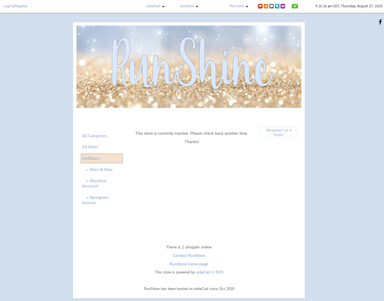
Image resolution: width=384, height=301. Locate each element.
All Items (90, 146)
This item (236, 6)
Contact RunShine (189, 255)
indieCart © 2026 (209, 272)
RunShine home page (189, 264)
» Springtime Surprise (95, 200)
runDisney (91, 158)
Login (7, 6)
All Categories (94, 135)
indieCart (153, 6)
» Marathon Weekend (94, 183)
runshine (187, 6)
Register (21, 6)
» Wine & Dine (97, 169)
